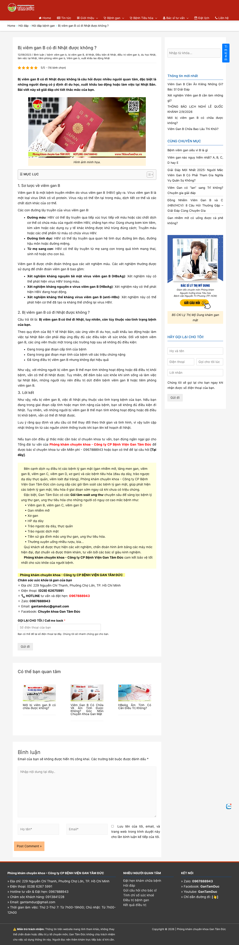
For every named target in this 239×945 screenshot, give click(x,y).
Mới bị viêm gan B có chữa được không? (39, 706)
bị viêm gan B (76, 54)
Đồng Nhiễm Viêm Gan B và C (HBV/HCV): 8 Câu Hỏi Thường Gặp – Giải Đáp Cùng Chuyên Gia (195, 205)
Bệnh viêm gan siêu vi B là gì (187, 150)
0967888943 (93, 450)
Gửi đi (25, 646)
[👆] (215, 897)
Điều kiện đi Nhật (106, 54)
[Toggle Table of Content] (148, 174)
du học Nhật (148, 54)
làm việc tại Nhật (27, 58)
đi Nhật (90, 54)
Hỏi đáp (129, 885)
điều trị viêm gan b (128, 54)
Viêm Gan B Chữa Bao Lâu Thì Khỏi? (192, 129)
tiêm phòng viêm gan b (51, 58)
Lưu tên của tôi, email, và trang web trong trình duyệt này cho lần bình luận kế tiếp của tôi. (135, 832)
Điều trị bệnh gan (136, 900)
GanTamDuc (209, 886)
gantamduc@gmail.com (50, 606)
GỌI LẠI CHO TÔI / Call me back (41, 620)
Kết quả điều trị (134, 905)
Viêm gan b (73, 58)
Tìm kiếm (225, 53)
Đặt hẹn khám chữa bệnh (142, 881)
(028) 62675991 (51, 591)
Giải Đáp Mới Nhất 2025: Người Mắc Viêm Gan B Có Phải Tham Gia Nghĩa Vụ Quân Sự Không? (195, 175)
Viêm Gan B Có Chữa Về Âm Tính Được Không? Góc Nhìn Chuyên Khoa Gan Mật (87, 709)
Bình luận (39, 54)
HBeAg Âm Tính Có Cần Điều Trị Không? (134, 706)
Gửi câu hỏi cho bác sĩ (140, 890)
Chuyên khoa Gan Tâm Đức (59, 611)
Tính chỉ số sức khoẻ (138, 895)
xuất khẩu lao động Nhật (95, 58)
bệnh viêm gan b (57, 54)
